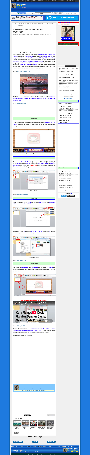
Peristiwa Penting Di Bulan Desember (66, 189)
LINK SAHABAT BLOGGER (70, 0)
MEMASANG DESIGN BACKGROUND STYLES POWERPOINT (29, 31)
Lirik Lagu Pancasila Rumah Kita (65, 115)
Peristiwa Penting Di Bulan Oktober (65, 185)
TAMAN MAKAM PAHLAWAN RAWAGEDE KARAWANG (41, 429)
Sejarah (34, 10)
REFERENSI (34, 0)
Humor (56, 10)
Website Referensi (62, 190)
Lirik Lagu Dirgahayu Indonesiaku (65, 117)
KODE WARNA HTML (61, 0)
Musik (69, 446)
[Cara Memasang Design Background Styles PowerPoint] (34, 152)
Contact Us (15, 10)
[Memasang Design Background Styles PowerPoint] (34, 189)
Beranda (35, 441)
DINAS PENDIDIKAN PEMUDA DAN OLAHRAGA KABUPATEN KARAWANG (16, 430)
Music (60, 10)
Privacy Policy (23, 446)
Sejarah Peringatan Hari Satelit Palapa (66, 71)
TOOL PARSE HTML (53, 0)
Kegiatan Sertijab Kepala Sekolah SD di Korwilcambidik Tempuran (66, 78)
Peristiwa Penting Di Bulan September (66, 183)
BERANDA (13, 0)
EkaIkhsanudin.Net (29, 449)
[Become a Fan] (60, 13)
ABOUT (23, 0)
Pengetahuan (50, 10)
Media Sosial (21, 10)
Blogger (68, 10)
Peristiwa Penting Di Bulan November (66, 187)
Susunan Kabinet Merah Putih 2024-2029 (33, 429)
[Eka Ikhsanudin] (70, 452)
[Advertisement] (53, 6)
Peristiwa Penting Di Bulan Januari (65, 170)
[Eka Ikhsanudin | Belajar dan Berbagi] (19, 7)
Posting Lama (51, 441)
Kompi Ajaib (48, 454)
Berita (44, 10)
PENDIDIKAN (32, 34)
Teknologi (39, 10)
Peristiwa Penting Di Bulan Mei (64, 176)
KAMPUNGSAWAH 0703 (20, 449)
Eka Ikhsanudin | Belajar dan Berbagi (26, 451)
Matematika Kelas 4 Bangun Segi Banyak (66, 108)
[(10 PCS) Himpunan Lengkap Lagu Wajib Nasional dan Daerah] (27, 19)
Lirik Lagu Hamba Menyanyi (64, 120)
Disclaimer (29, 446)
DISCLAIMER (47, 0)
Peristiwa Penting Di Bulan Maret (65, 173)
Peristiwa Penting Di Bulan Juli (64, 180)
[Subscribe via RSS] (62, 13)
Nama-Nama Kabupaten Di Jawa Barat (66, 113)
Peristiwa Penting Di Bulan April (65, 175)
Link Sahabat (63, 446)
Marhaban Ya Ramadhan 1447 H (65, 86)
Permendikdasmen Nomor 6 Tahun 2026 (66, 90)
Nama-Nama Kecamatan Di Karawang (66, 118)
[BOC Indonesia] (62, 19)
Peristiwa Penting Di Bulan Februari (65, 171)
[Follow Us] (57, 13)
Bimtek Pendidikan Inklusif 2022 (65, 106)
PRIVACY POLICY (40, 0)
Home (12, 446)
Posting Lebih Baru (18, 441)
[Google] (55, 13)
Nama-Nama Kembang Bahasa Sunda (66, 110)
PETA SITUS (18, 0)
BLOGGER (27, 34)
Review (72, 10)
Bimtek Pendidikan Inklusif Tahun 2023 (25, 429)
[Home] (12, 11)
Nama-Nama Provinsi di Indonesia (65, 103)
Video (64, 10)
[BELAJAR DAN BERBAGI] (68, 193)
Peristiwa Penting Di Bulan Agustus (65, 182)
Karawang (40, 446)
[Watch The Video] (52, 13)
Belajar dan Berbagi (59, 454)
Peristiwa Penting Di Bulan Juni (65, 178)
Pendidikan (29, 10)
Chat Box (34, 446)
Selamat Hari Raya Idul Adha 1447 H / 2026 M (67, 73)
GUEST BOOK (28, 0)
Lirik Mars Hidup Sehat (63, 122)
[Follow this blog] (21, 13)
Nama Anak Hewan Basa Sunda (65, 105)
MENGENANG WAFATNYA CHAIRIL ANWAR (49, 429)
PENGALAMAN (36, 34)
